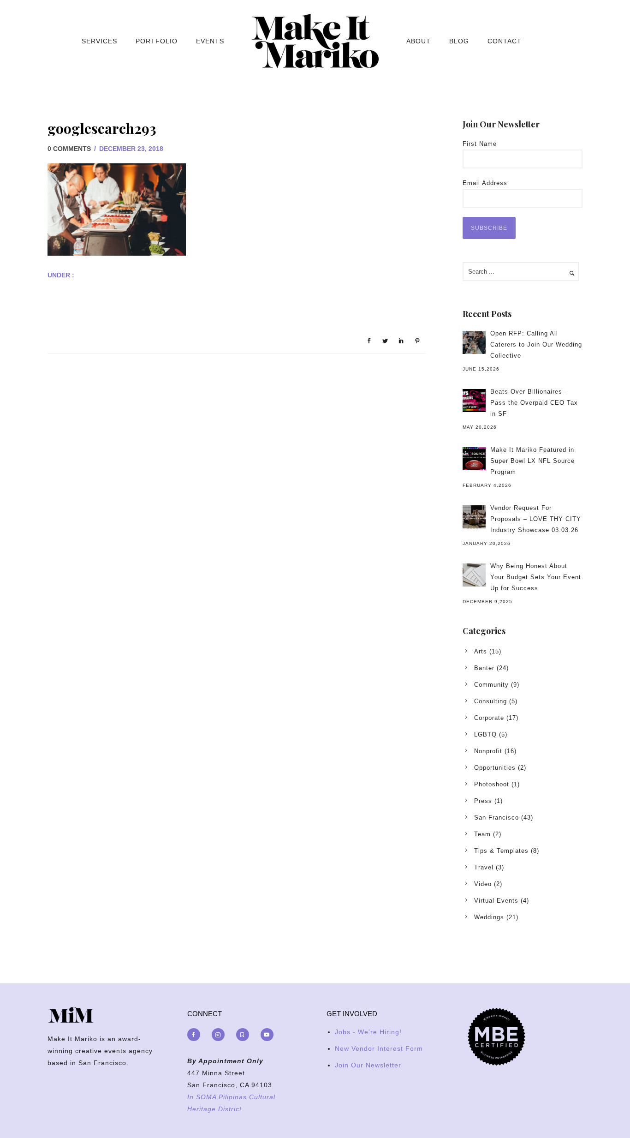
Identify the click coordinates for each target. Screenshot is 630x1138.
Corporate (489, 717)
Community (491, 684)
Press (483, 800)
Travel (483, 867)
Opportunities (495, 767)
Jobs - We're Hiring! (368, 1032)
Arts (480, 651)
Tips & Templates (501, 850)
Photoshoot (491, 784)
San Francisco (496, 817)
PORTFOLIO (157, 41)
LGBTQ (485, 734)
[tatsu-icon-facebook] (196, 1034)
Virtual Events (496, 900)
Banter (484, 668)
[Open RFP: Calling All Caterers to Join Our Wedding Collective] (474, 342)
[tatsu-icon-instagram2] (220, 1034)
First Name (480, 143)
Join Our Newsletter (368, 1065)
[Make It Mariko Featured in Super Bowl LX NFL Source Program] (474, 458)
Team (482, 834)
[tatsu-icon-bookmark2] (245, 1034)
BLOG (459, 41)
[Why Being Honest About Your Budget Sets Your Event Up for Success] (474, 575)
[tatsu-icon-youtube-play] (267, 1034)
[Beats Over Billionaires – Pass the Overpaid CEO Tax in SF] (474, 400)
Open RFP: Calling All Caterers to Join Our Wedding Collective (536, 344)
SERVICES (99, 41)
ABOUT (418, 41)
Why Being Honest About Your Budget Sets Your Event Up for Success (535, 577)
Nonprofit (488, 751)
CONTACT (504, 41)
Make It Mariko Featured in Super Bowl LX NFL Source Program (532, 460)
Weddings (489, 917)
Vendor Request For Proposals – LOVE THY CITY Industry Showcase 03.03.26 (535, 518)
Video (483, 883)
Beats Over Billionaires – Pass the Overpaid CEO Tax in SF (534, 402)
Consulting (490, 701)
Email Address (485, 183)
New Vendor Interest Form (379, 1048)
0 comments (69, 148)
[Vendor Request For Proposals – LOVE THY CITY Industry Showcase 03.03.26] (474, 516)
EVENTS (210, 41)
